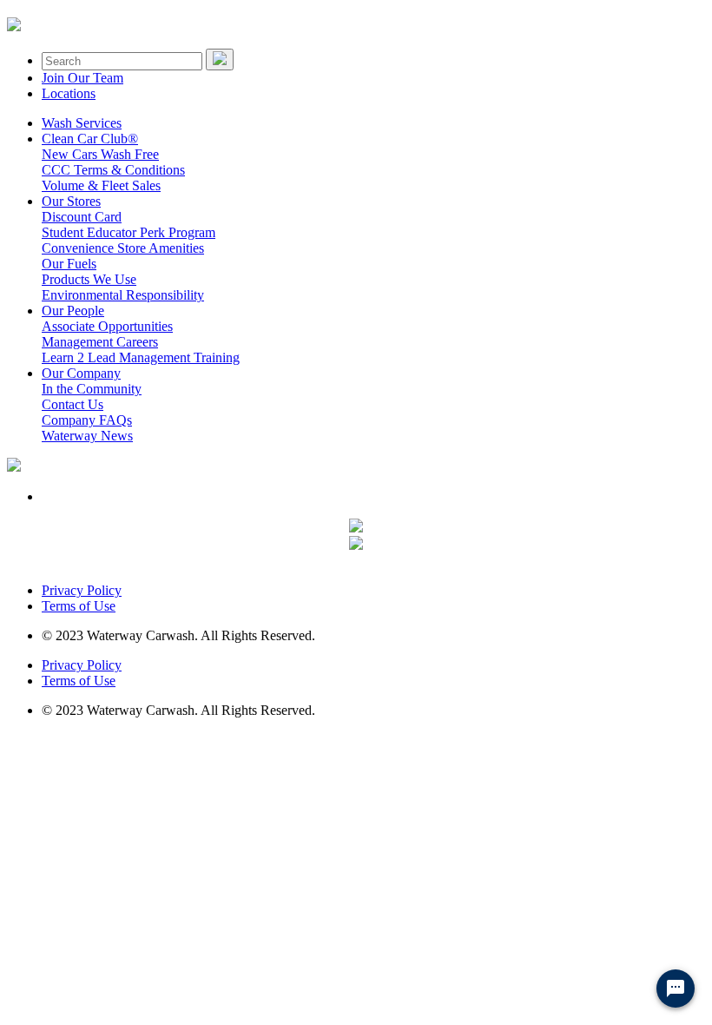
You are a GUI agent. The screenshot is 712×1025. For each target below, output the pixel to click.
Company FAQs (87, 420)
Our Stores (71, 201)
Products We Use (89, 279)
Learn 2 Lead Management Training (141, 357)
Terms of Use (78, 605)
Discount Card (82, 216)
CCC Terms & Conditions (113, 169)
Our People (73, 310)
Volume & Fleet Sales (101, 185)
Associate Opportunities (107, 326)
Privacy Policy (82, 590)
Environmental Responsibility (123, 295)
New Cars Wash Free (100, 154)
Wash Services (82, 123)
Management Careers (100, 341)
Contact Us (72, 404)
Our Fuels (69, 263)
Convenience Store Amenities (123, 248)
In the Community (92, 388)
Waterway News (87, 435)
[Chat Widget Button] (675, 988)
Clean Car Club (90, 138)
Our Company (81, 373)
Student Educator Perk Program (128, 232)
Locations (69, 93)
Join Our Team (82, 77)
